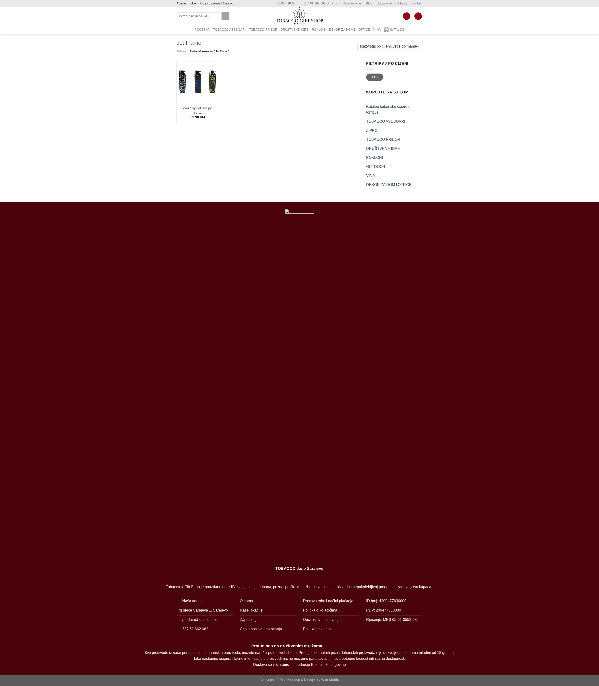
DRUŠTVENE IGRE (295, 29)
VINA (377, 29)
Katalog (397, 29)
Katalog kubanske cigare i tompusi (387, 109)
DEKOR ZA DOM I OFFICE (389, 185)
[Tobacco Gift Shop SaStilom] (299, 16)
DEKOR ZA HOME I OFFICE (349, 29)
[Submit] (225, 16)
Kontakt (417, 3)
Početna (181, 51)
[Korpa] (406, 16)
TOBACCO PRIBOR (263, 29)
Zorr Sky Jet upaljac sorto (197, 110)
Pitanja (402, 3)
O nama (331, 3)
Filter (375, 77)
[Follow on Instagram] (242, 3)
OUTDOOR (375, 166)
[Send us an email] (247, 3)
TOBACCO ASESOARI (229, 29)
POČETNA (202, 29)
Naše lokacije (352, 3)
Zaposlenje (384, 3)
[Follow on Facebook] (238, 3)
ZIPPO (371, 130)
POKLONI (319, 29)
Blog (369, 3)
